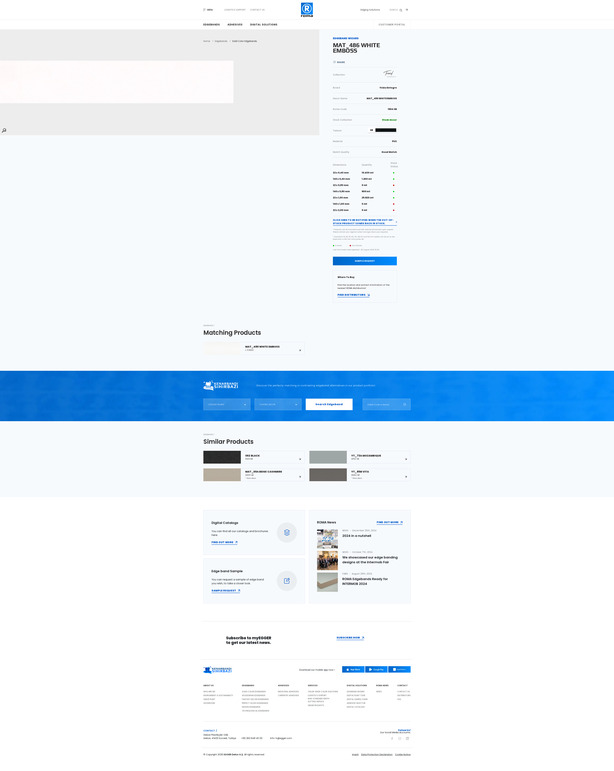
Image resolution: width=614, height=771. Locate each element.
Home (206, 41)
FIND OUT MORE (222, 542)
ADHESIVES (283, 685)
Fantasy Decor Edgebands (255, 699)
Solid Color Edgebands (244, 41)
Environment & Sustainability (218, 695)
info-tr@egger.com (281, 738)
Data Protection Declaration (377, 754)
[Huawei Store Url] (399, 669)
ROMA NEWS (382, 685)
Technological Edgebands (255, 710)
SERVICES (313, 685)
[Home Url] (307, 10)
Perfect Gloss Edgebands (255, 703)
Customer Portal (392, 24)
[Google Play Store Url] (376, 669)
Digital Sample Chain (357, 699)
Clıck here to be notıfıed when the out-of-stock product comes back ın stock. (363, 221)
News (379, 691)
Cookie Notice (403, 754)
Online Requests (316, 705)
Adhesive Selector (356, 703)
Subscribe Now (348, 637)
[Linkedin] (407, 738)
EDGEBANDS (248, 685)
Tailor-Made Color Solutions (323, 691)
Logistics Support (235, 9)
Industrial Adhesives (288, 691)
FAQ (399, 699)
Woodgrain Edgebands (253, 695)
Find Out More (387, 522)
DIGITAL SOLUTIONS (357, 685)
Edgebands (211, 24)
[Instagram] (400, 738)
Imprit (355, 754)
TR (407, 9)
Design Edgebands (251, 707)
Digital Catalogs (356, 707)
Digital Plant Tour (356, 695)
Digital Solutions (264, 24)
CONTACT (402, 685)
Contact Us (257, 9)
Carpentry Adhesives (288, 695)
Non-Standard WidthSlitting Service (318, 700)
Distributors (404, 695)
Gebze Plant (209, 699)
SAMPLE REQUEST (365, 261)
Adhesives (235, 24)
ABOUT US (208, 685)
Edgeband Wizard (355, 691)
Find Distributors (352, 295)
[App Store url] (353, 669)
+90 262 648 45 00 (251, 738)
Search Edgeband (329, 404)
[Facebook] (392, 738)
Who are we (209, 691)
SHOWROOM (209, 703)
